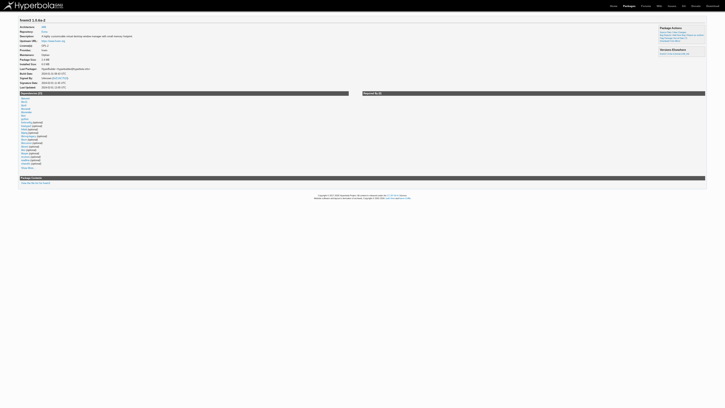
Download (712, 6)
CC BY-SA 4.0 (393, 195)
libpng (24, 132)
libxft (23, 105)
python (25, 119)
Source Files (665, 32)
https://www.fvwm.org (53, 41)
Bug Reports (665, 35)
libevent (25, 98)
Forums (646, 6)
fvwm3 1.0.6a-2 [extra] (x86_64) (674, 54)
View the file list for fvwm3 (35, 183)
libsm (24, 139)
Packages (629, 6)
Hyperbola (33, 5)
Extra (44, 31)
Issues (672, 6)
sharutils (25, 163)
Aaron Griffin (405, 198)
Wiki (659, 6)
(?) (686, 38)
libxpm (24, 153)
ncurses (25, 156)
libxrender (26, 112)
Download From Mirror (670, 41)
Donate (696, 6)
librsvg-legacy (28, 136)
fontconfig (26, 122)
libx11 (24, 101)
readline (25, 160)
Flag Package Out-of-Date (672, 38)
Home (613, 6)
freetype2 (26, 126)
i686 (44, 27)
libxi (23, 150)
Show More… (28, 168)
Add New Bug (679, 35)
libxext (24, 146)
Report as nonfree (695, 35)
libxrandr (25, 108)
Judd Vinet (390, 198)
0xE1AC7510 (60, 78)
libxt (23, 115)
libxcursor (26, 143)
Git (684, 6)
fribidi (24, 129)
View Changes (679, 32)
